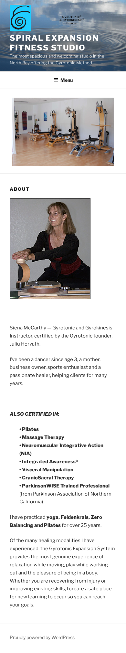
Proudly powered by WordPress (42, 637)
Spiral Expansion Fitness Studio (54, 42)
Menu (66, 80)
